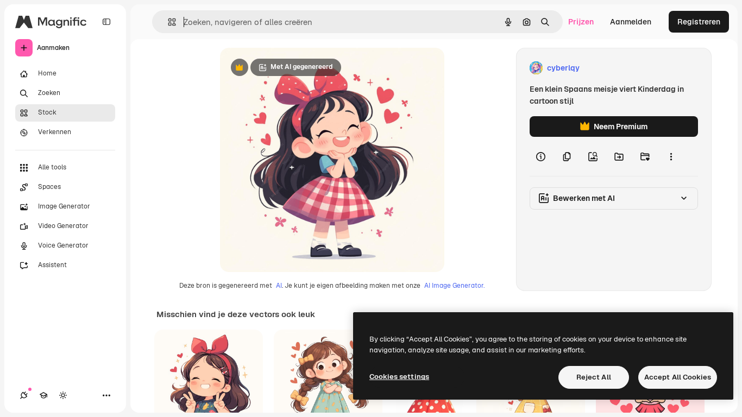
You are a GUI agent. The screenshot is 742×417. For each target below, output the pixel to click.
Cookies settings (399, 376)
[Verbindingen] (24, 395)
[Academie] (43, 395)
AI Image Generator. (454, 285)
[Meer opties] (671, 156)
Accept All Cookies (677, 377)
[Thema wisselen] (63, 395)
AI (279, 285)
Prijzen (581, 22)
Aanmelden (630, 22)
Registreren (698, 22)
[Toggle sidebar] (106, 21)
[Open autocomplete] (168, 22)
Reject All (593, 377)
